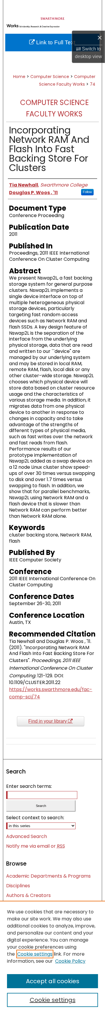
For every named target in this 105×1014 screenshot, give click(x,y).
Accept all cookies (52, 981)
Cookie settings (34, 954)
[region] (52, 957)
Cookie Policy (70, 961)
